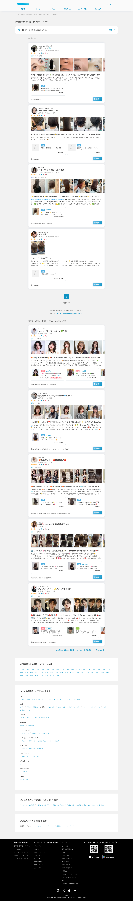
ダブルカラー (51, 707)
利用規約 (64, 871)
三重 (41, 672)
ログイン (113, 4)
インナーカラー (62, 707)
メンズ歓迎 (31, 805)
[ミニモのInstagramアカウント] (58, 891)
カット (22, 699)
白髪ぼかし (23, 710)
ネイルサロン (38, 826)
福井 (21, 672)
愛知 (36, 672)
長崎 (31, 675)
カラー (22, 707)
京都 (51, 672)
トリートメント (24, 733)
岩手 (33, 669)
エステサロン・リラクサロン (22, 858)
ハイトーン (86, 707)
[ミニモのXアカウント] (64, 891)
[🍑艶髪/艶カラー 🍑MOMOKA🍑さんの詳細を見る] (66, 485)
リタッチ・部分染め (32, 707)
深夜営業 (78, 805)
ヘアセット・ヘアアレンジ (27, 741)
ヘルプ (63, 880)
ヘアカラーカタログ (39, 852)
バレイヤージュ (95, 707)
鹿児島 (52, 675)
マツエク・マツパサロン (21, 852)
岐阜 (26, 672)
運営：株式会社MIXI (67, 849)
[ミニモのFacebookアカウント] (69, 891)
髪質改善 (34, 733)
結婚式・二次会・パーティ (45, 741)
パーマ (22, 718)
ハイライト (106, 707)
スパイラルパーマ (44, 718)
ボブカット (63, 699)
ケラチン (50, 733)
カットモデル (24, 772)
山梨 (89, 669)
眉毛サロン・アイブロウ (21, 855)
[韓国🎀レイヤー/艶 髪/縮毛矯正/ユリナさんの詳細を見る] (66, 550)
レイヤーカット (53, 699)
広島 (87, 672)
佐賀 (26, 675)
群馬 (63, 669)
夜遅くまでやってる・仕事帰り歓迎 (94, 805)
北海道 (22, 669)
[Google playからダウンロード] (108, 857)
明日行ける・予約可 (58, 805)
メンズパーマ (24, 764)
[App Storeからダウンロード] (94, 857)
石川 (109, 669)
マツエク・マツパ (49, 826)
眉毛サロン (60, 826)
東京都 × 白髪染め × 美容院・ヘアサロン (70, 313)
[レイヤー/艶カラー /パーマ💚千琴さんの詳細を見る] (66, 356)
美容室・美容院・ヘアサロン (22, 846)
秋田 (28, 669)
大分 (41, 675)
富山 (104, 669)
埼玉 (67, 669)
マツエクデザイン (39, 865)
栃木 (58, 669)
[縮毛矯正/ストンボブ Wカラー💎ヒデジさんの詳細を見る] (66, 421)
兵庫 (61, 672)
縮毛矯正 (22, 725)
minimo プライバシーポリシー (70, 874)
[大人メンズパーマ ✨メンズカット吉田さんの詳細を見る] (66, 614)
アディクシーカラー (74, 707)
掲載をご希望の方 (67, 858)
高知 (107, 672)
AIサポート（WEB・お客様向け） (71, 883)
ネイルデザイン (38, 861)
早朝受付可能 (70, 805)
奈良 (66, 672)
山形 (38, 669)
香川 (97, 672)
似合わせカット (31, 699)
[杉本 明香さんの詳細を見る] (66, 259)
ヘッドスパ (23, 748)
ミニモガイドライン (67, 868)
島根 (77, 672)
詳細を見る (97, 99)
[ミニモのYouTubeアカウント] (75, 891)
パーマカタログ (38, 855)
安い (21, 784)
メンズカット (24, 756)
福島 (48, 669)
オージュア (42, 733)
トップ (17, 15)
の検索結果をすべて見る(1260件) (80, 650)
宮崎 (46, 675)
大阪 (56, 672)
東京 (84, 669)
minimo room (65, 855)
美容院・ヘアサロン (26, 15)
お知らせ (64, 852)
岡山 (82, 672)
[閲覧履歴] (106, 4)
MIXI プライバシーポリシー (69, 877)
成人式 (57, 741)
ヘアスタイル (37, 846)
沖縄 (58, 675)
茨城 (53, 669)
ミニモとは (65, 846)
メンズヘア (37, 849)
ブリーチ (31, 710)
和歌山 (72, 672)
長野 (94, 669)
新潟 (99, 669)
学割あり (22, 805)
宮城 (43, 669)
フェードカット (34, 756)
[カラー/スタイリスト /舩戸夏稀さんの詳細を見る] (66, 195)
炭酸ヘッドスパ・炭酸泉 (36, 748)
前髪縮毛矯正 (31, 725)
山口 (92, 672)
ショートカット (42, 699)
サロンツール (65, 861)
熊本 (36, 675)
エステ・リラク (69, 826)
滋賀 (46, 672)
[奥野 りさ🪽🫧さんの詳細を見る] (66, 73)
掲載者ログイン (66, 865)
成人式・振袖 (24, 779)
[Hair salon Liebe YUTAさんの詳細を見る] (66, 134)
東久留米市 (42, 15)
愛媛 (102, 672)
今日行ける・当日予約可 (43, 805)
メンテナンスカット (74, 699)
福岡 (21, 675)
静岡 (31, 672)
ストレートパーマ (32, 718)
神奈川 (73, 669)
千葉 (79, 669)
